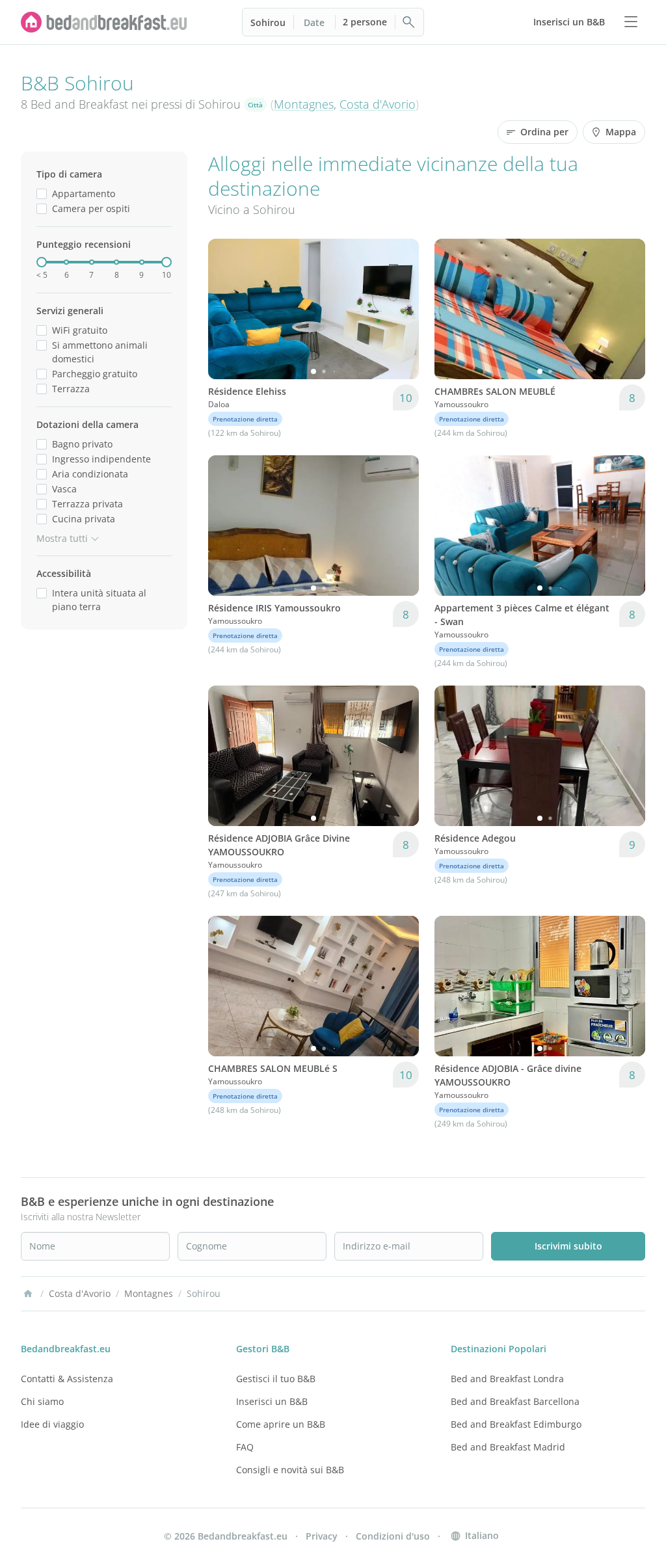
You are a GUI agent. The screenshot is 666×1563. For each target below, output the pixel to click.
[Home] (28, 1293)
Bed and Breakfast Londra (507, 1378)
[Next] (400, 309)
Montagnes (304, 104)
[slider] (41, 262)
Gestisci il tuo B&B (275, 1378)
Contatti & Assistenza (67, 1378)
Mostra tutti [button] (62, 538)
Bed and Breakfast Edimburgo (516, 1424)
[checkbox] (41, 193)
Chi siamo (42, 1401)
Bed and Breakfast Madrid (508, 1447)
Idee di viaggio (52, 1424)
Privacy (322, 1536)
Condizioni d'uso (393, 1536)
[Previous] (226, 309)
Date (314, 22)
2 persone (365, 22)
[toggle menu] (631, 22)
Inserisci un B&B (272, 1401)
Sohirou (268, 22)
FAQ (245, 1447)
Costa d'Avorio (378, 104)
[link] (104, 22)
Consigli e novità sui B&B (290, 1469)
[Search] (409, 22)
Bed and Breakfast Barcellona (515, 1401)
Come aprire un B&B (280, 1424)
